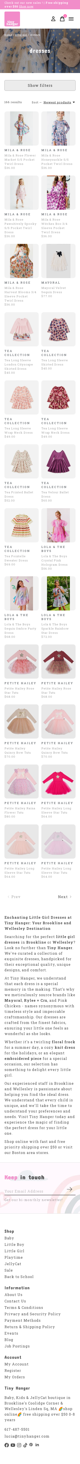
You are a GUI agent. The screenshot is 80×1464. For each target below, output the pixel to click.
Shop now (26, 6)
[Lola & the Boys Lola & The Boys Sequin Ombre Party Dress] (21, 593)
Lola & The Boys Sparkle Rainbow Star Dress (55, 628)
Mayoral (50, 283)
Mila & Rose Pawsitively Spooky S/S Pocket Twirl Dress (20, 225)
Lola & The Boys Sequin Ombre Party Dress (20, 628)
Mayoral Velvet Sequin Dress (53, 290)
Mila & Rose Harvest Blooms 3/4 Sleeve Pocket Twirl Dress (20, 294)
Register (12, 1370)
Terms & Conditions (23, 1307)
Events (11, 1333)
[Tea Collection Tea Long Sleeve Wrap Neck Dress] (21, 397)
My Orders (14, 1377)
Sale (8, 1270)
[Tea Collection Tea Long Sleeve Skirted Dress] (58, 329)
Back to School (19, 1276)
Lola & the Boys (53, 549)
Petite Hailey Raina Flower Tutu (19, 810)
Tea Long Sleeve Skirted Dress (54, 362)
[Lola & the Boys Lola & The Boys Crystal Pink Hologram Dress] (58, 525)
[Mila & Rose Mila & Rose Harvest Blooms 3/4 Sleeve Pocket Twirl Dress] (21, 261)
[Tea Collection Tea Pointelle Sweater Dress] (21, 525)
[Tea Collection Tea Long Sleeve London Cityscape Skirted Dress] (21, 329)
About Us (13, 1294)
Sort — (37, 102)
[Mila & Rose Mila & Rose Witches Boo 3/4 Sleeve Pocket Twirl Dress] (58, 193)
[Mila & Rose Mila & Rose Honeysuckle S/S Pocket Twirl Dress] (58, 128)
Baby (9, 1238)
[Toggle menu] (71, 18)
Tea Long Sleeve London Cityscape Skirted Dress (18, 364)
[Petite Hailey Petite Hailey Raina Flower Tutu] (21, 782)
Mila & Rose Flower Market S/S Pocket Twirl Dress (20, 159)
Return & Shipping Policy (29, 1326)
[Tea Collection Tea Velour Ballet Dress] (58, 461)
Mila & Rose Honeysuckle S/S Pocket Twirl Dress (57, 159)
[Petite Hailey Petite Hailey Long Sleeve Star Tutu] (58, 782)
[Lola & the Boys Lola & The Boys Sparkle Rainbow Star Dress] (58, 593)
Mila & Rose (17, 150)
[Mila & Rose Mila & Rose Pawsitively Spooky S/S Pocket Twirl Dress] (21, 193)
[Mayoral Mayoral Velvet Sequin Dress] (58, 261)
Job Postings (17, 1346)
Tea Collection (17, 353)
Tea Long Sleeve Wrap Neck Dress (18, 430)
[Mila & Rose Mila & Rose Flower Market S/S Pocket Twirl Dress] (21, 128)
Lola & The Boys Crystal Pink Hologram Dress (54, 560)
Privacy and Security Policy (32, 1314)
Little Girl (14, 1251)
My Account (16, 1364)
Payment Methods (22, 1320)
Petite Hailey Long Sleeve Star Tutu (56, 810)
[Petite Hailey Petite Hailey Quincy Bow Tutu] (21, 721)
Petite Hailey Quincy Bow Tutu (17, 750)
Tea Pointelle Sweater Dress (16, 558)
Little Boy (14, 1244)
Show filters (40, 85)
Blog (8, 1339)
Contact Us (15, 1301)
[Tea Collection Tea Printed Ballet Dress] (21, 461)
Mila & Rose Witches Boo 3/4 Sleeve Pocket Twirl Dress (54, 225)
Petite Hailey (20, 683)
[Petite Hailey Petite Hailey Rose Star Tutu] (21, 661)
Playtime (13, 1257)
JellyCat (12, 1263)
